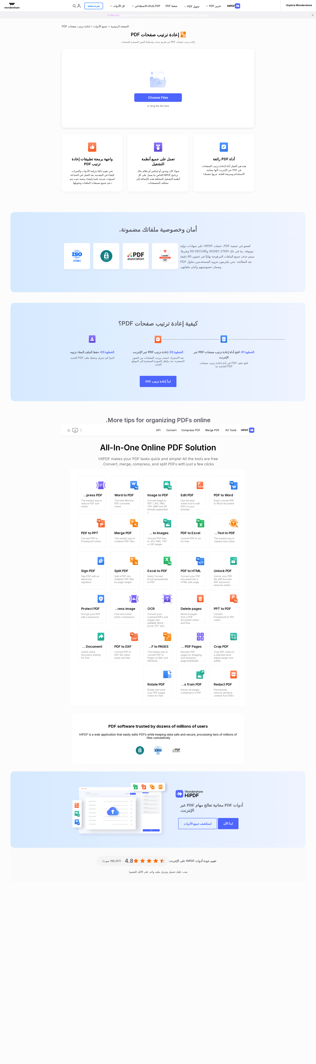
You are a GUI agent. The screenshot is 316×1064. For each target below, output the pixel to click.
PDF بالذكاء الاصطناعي (147, 6)
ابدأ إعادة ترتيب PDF (158, 381)
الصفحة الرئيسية (120, 26)
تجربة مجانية (94, 5)
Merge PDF (212, 430)
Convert (171, 430)
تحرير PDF (215, 6)
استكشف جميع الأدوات (197, 823)
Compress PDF (190, 430)
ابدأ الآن (228, 823)
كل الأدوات (119, 6)
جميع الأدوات (100, 26)
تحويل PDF (193, 6)
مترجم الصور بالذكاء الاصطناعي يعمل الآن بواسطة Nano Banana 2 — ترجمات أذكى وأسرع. (158, 15)
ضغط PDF (171, 6)
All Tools (230, 430)
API (158, 430)
